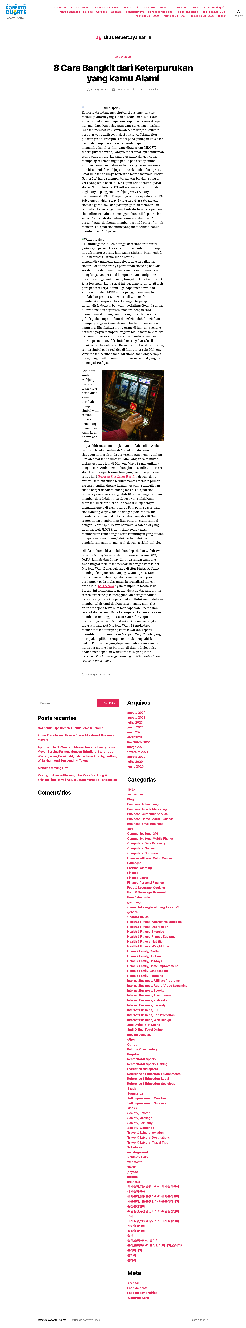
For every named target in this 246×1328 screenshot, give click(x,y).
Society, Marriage (139, 1118)
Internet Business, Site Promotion (151, 1015)
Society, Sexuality (140, 1123)
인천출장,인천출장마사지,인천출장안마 (153, 1221)
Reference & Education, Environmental (154, 1074)
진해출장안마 (136, 1226)
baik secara (106, 586)
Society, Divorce (138, 1113)
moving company (139, 1034)
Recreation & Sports (141, 1059)
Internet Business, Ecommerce (149, 995)
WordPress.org (138, 1298)
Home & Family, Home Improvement (152, 966)
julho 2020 (135, 761)
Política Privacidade (187, 11)
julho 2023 (135, 722)
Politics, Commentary (142, 1049)
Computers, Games (141, 848)
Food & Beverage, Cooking (146, 887)
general (132, 912)
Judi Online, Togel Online (145, 1029)
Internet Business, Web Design (149, 1020)
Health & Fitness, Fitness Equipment (152, 936)
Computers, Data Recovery (146, 843)
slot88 (132, 1108)
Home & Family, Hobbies (144, 956)
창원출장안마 (136, 1231)
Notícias (88, 11)
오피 (130, 1216)
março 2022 (135, 747)
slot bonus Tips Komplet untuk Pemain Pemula (70, 728)
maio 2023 (134, 732)
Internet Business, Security (146, 1005)
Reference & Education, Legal (148, 1078)
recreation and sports (142, 1069)
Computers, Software (142, 853)
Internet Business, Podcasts (147, 1000)
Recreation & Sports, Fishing (147, 1064)
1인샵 (131, 789)
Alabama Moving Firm (53, 768)
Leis (136, 7)
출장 (130, 1235)
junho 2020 (135, 766)
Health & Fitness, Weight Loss (148, 946)
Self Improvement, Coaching (147, 1098)
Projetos (133, 1054)
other (131, 1039)
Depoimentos (59, 7)
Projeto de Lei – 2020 (146, 15)
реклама (133, 1181)
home (127, 7)
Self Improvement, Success (146, 1103)
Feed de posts (137, 1288)
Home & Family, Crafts (143, 951)
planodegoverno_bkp (160, 11)
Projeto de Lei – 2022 (202, 15)
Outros (132, 1044)
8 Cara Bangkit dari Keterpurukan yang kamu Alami (123, 73)
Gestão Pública (138, 917)
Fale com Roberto (81, 7)
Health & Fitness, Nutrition (145, 941)
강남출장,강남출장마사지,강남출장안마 (153, 1186)
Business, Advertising (143, 804)
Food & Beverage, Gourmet (146, 892)
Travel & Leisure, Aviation (145, 1132)
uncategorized (137, 1152)
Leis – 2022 (198, 7)
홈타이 (131, 1260)
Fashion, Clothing (139, 868)
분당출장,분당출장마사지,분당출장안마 (153, 1196)
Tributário (134, 1147)
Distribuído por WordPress (85, 1319)
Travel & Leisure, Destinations (148, 1137)
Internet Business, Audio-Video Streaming (157, 985)
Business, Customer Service (147, 814)
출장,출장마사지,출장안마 (144, 1240)
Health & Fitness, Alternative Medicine (154, 922)
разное (132, 1177)
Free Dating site (138, 897)
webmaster (135, 1162)
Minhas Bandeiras (70, 11)
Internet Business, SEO (143, 1010)
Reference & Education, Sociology (151, 1083)
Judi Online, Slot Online (143, 1025)
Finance (132, 873)
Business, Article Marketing (147, 809)
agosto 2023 (136, 717)
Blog (130, 799)
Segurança (135, 1093)
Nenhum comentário (147, 89)
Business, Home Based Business (150, 819)
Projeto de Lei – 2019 (214, 11)
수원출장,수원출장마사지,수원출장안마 (153, 1211)
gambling (134, 902)
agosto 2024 (136, 712)
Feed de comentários (142, 1293)
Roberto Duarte (56, 1319)
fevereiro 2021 (137, 752)
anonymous (123, 57)
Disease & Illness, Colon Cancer (149, 858)
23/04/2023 (122, 89)
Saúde (132, 1088)
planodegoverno (135, 11)
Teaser (222, 15)
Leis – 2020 (165, 7)
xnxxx (131, 1167)
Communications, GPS (143, 833)
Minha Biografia (217, 7)
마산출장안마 (136, 1191)
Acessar (133, 1283)
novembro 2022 (138, 742)
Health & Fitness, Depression (147, 927)
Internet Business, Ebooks (145, 990)
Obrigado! (101, 11)
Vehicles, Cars (137, 1157)
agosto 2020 (136, 756)
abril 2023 (134, 737)
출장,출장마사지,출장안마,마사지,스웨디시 (155, 1245)
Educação (134, 863)
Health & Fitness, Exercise (145, 931)
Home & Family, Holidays (144, 961)
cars (130, 829)
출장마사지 (134, 1250)
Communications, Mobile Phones (150, 838)
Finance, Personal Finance (145, 882)
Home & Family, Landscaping (147, 971)
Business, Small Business (145, 824)
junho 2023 (135, 727)
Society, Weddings (140, 1127)
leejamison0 (101, 89)
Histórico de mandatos (108, 7)
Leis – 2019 (149, 7)
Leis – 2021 (182, 7)
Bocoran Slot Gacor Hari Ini (117, 477)
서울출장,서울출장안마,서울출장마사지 (153, 1201)
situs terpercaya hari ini (98, 674)
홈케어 (131, 1255)
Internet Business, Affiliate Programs (153, 980)
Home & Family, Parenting (145, 976)
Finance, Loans (137, 878)
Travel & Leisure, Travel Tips (147, 1142)
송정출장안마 (136, 1206)
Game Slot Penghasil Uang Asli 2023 (153, 907)
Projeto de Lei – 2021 (174, 15)
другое (132, 1172)
